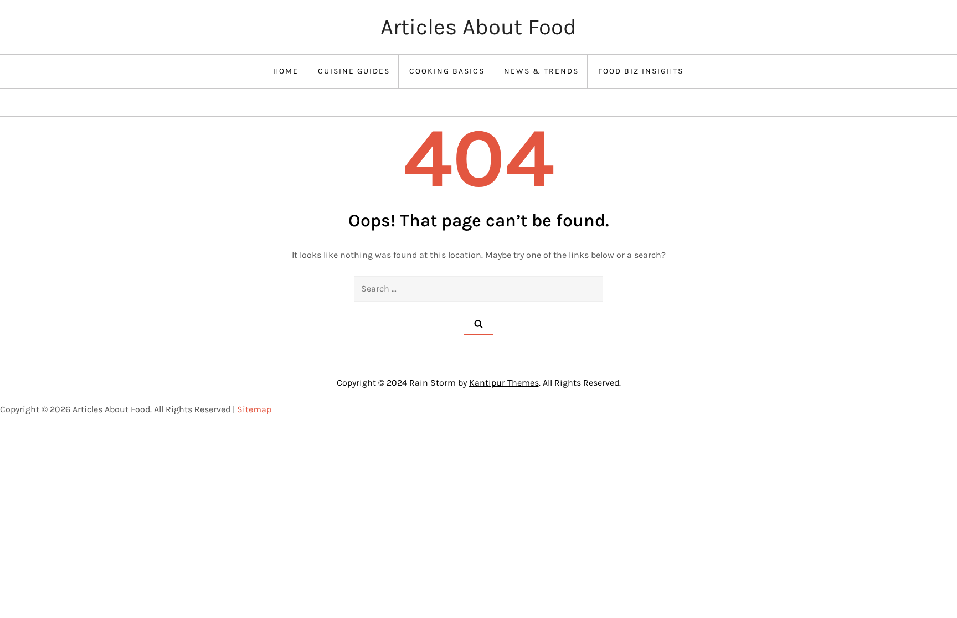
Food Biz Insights (640, 71)
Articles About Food (478, 27)
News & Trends (541, 71)
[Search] (478, 324)
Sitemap (254, 409)
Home (286, 71)
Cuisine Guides (354, 71)
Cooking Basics (447, 71)
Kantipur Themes (504, 382)
